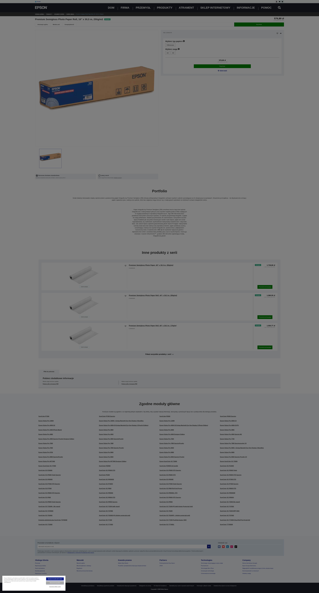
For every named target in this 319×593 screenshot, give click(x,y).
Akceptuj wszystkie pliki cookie (55, 578)
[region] (33, 583)
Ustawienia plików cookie (55, 586)
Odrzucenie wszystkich (55, 582)
